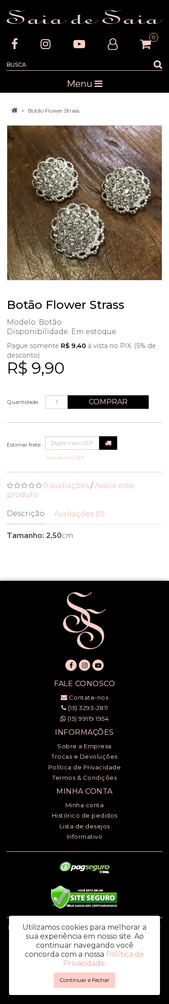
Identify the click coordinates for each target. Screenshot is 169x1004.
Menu (81, 83)
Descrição (26, 513)
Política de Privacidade (84, 767)
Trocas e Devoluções (84, 756)
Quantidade (22, 401)
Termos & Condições (84, 777)
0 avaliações (66, 485)
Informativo (85, 836)
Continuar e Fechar (84, 980)
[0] (145, 44)
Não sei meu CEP (65, 457)
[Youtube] (79, 44)
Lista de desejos (84, 826)
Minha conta (84, 805)
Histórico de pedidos (85, 815)
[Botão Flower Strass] (84, 202)
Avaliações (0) (79, 514)
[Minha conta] (113, 44)
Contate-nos (87, 697)
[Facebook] (14, 44)
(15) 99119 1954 (87, 718)
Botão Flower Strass (53, 110)
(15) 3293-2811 (87, 707)
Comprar (108, 402)
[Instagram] (45, 44)
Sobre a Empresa (84, 746)
